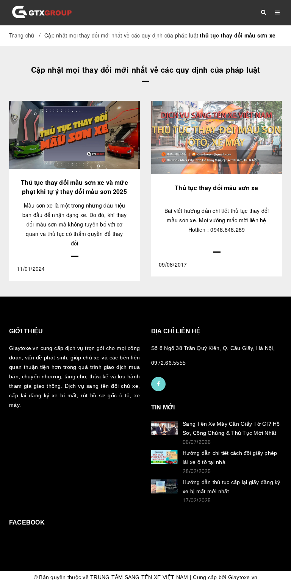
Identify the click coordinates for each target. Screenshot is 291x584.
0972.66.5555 (168, 363)
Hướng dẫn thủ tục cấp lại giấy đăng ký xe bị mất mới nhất (231, 486)
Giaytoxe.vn (243, 577)
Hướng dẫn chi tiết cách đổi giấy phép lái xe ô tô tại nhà (230, 457)
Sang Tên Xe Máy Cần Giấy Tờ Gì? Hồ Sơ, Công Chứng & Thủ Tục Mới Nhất (231, 428)
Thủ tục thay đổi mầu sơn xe (216, 187)
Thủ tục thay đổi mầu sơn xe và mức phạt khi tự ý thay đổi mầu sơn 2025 (74, 187)
